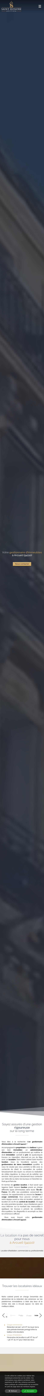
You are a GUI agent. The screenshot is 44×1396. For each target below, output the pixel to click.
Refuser (14, 1391)
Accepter (30, 1391)
